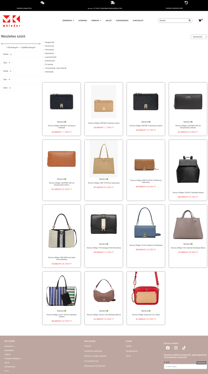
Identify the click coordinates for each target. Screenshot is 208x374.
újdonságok (122, 20)
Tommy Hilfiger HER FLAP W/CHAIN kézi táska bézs (146, 181)
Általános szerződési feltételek (95, 356)
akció (108, 20)
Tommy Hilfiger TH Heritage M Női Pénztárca (104, 248)
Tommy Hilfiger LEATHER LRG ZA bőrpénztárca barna (61, 184)
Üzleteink (87, 346)
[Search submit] (189, 21)
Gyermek (82, 20)
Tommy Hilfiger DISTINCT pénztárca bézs (103, 123)
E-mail (166, 362)
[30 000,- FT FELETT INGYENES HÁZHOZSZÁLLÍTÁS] (112, 2)
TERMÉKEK (67, 20)
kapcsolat (138, 20)
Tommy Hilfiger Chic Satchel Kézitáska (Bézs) (188, 248)
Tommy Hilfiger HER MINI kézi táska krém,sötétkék (61, 258)
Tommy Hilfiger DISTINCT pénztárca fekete (145, 126)
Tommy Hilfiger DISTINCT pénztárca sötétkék (61, 127)
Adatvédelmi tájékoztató (93, 351)
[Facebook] (168, 348)
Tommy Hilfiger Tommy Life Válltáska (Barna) (104, 315)
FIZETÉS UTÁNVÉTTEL (24, 8)
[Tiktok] (184, 348)
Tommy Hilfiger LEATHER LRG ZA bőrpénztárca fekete (188, 127)
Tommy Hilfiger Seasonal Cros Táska (146, 315)
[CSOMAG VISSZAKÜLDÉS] (186, 2)
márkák (95, 20)
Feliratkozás (201, 363)
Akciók (128, 356)
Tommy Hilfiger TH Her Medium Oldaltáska (145, 245)
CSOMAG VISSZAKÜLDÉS (174, 8)
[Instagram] (176, 348)
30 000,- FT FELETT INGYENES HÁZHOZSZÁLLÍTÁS (105, 8)
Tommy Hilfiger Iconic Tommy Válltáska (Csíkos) (62, 316)
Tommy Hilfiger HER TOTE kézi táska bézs (104, 183)
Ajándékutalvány (132, 351)
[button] (20, 54)
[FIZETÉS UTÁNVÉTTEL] (42, 2)
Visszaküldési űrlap (91, 361)
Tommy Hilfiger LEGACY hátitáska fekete (188, 193)
